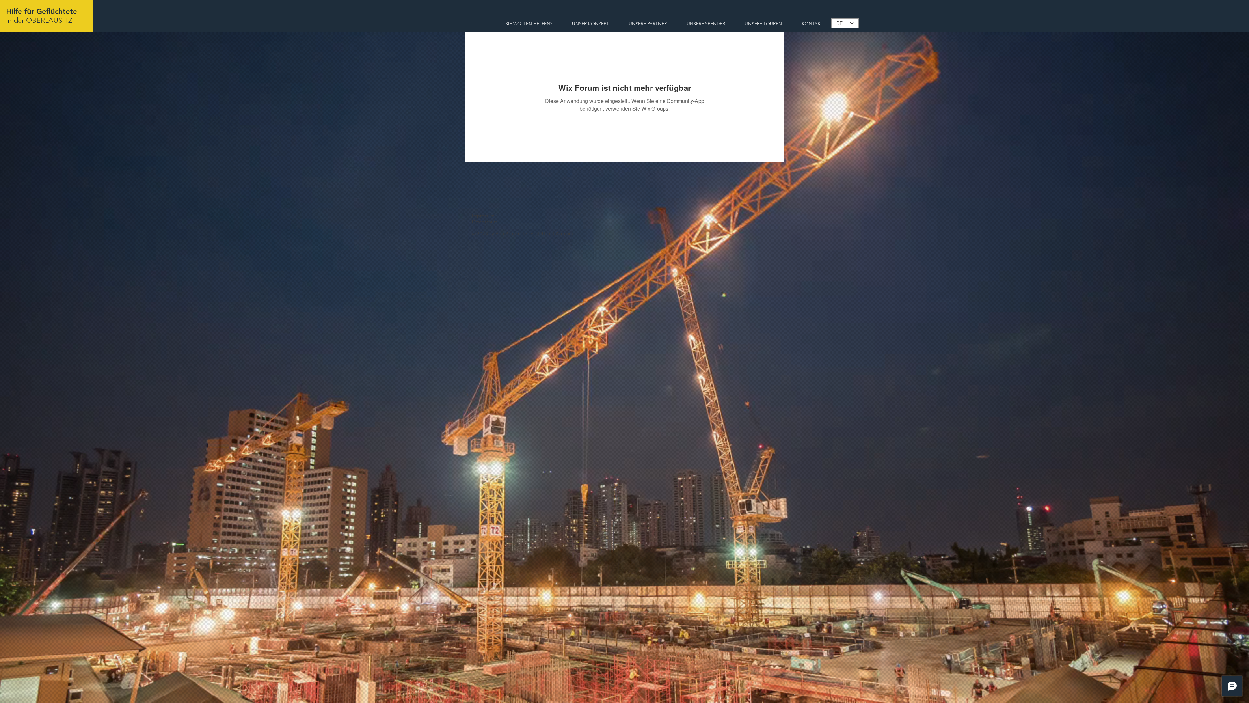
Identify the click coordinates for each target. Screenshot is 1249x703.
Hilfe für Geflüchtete (41, 11)
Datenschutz (484, 222)
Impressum (483, 216)
